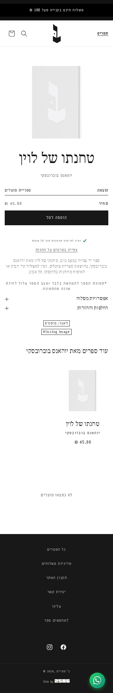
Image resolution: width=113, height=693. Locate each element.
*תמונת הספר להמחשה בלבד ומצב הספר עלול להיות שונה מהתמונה (56, 286)
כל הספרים (56, 549)
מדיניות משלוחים (57, 563)
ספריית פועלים (18, 190)
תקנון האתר (56, 578)
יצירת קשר (56, 592)
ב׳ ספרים (63, 671)
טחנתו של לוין (83, 424)
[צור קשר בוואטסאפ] (97, 680)
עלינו (56, 606)
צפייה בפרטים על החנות (56, 250)
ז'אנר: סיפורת (56, 323)
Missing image (56, 332)
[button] (102, 34)
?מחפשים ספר (56, 620)
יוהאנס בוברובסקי (57, 175)
